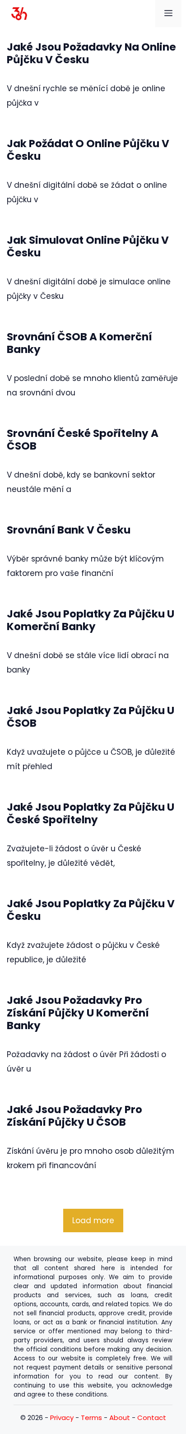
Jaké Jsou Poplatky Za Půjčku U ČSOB (90, 716)
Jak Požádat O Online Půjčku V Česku (88, 149)
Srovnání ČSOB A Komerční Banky (79, 343)
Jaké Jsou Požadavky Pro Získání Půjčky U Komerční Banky (78, 1013)
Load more (93, 1220)
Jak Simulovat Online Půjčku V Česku (88, 246)
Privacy (62, 1417)
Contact (151, 1417)
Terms (91, 1417)
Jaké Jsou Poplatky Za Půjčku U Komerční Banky (90, 620)
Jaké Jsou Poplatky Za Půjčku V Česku (91, 910)
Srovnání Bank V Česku (68, 530)
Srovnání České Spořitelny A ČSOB (82, 439)
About (119, 1417)
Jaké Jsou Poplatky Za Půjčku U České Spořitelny (90, 813)
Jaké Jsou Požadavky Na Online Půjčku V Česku (91, 53)
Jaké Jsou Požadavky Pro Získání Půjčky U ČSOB (74, 1115)
